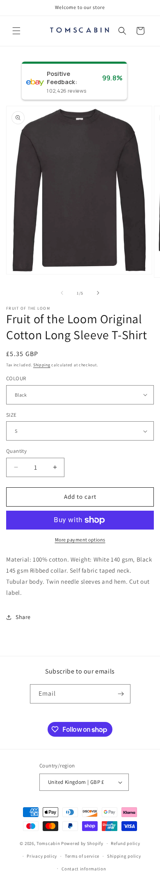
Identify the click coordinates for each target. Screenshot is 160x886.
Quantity (16, 451)
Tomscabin (48, 843)
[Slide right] (98, 293)
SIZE (11, 414)
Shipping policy (124, 856)
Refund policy (125, 843)
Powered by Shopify (82, 843)
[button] (16, 31)
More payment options (80, 540)
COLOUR (16, 378)
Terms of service (82, 856)
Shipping (41, 365)
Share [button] (23, 617)
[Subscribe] (121, 693)
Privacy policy (42, 856)
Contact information (84, 869)
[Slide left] (62, 293)
